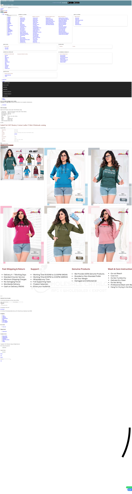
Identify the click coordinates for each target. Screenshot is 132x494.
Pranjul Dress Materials (62, 23)
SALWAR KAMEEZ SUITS (50, 16)
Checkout (5, 12)
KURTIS (20, 16)
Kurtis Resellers (62, 56)
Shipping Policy (5, 337)
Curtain (73, 46)
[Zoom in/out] (1, 295)
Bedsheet (61, 46)
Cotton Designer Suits (49, 20)
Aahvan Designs (10, 25)
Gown (21, 22)
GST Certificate (5, 321)
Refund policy (4, 336)
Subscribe (2, 303)
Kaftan (21, 23)
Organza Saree (35, 39)
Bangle (6, 58)
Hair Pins (6, 67)
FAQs (3, 340)
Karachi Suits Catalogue (63, 26)
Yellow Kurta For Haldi (79, 20)
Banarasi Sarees (35, 20)
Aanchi (8, 28)
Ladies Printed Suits (62, 28)
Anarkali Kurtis (22, 35)
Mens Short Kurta (78, 24)
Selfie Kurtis (22, 21)
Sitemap (3, 341)
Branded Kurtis (22, 40)
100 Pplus (9, 17)
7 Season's (9, 22)
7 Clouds (8, 21)
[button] (66, 492)
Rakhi (6, 64)
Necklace (6, 60)
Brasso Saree (35, 41)
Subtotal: (1, 11)
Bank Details (4, 320)
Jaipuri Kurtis (22, 24)
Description (4, 104)
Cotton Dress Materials (62, 27)
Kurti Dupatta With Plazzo (24, 34)
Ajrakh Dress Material (62, 22)
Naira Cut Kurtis (22, 38)
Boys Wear (6, 47)
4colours (8, 20)
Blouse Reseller (62, 58)
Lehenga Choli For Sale (64, 59)
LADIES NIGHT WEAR (8, 73)
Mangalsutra (7, 57)
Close (6, 10)
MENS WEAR (77, 16)
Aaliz (8, 27)
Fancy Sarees (35, 38)
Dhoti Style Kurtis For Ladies (25, 39)
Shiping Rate (4, 331)
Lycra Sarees (35, 25)
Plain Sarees (35, 23)
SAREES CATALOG (35, 16)
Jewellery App (7, 68)
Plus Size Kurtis (22, 28)
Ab (7, 32)
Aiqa (8, 35)
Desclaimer (4, 338)
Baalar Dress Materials (62, 24)
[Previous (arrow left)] (0, 296)
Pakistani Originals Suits (50, 23)
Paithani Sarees (35, 30)
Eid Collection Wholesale (50, 24)
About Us (4, 316)
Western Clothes (62, 61)
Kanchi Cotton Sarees (36, 42)
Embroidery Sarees (36, 24)
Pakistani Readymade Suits (50, 21)
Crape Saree (35, 40)
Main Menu (4, 79)
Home (3, 81)
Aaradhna (9, 29)
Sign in (9, 4)
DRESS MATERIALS (61, 16)
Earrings (6, 59)
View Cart (2, 12)
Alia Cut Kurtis (22, 37)
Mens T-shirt (77, 21)
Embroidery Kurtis (23, 42)
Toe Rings (6, 66)
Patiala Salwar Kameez (49, 22)
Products (3, 99)
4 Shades (8, 19)
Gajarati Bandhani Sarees (37, 27)
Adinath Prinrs (9, 33)
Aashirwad (9, 31)
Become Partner (5, 318)
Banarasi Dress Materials (63, 20)
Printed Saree (35, 21)
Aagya (8, 24)
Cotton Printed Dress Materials (64, 33)
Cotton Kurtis (22, 20)
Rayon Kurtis (22, 29)
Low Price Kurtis (23, 30)
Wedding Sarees (35, 22)
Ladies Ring (7, 65)
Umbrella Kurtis (22, 41)
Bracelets (6, 55)
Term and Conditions (5, 339)
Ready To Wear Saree (36, 37)
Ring (5, 56)
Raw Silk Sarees (35, 35)
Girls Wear (6, 48)
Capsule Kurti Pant (23, 26)
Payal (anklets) (7, 61)
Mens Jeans (77, 22)
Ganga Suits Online (62, 30)
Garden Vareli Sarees (36, 29)
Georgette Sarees (35, 36)
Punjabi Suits (61, 25)
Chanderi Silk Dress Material (63, 34)
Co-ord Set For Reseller (64, 57)
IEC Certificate (4, 322)
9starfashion (9, 23)
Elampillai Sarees (36, 28)
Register (12, 4)
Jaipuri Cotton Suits (62, 29)
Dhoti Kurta (77, 23)
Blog (3, 319)
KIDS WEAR (6, 46)
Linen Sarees (35, 33)
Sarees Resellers (62, 55)
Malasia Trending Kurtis (24, 33)
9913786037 (2, 309)
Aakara (8, 26)
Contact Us (6, 4)
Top (20, 36)
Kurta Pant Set (22, 25)
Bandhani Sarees (35, 26)
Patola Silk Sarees (36, 34)
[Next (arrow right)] (1, 296)
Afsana (8, 34)
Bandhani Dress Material (63, 21)
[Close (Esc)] (0, 295)
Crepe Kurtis (22, 27)
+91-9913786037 (4, 0)
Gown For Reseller (63, 60)
